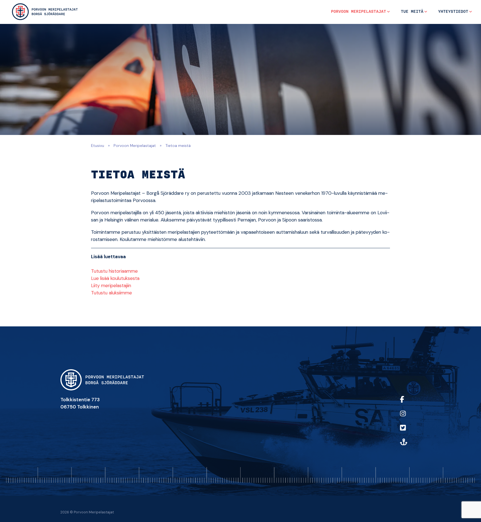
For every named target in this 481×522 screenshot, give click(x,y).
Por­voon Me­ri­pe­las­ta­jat (135, 145)
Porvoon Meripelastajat (358, 12)
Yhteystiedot (453, 12)
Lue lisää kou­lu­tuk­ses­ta (115, 278)
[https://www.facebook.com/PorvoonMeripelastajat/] (409, 403)
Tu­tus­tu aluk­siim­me (111, 293)
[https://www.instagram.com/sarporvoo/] (409, 417)
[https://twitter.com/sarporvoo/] (409, 431)
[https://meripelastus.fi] (409, 446)
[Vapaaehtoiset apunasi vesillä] (45, 11)
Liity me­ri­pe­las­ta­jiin (111, 285)
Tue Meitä (412, 12)
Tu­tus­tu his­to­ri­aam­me (114, 271)
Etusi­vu (97, 145)
